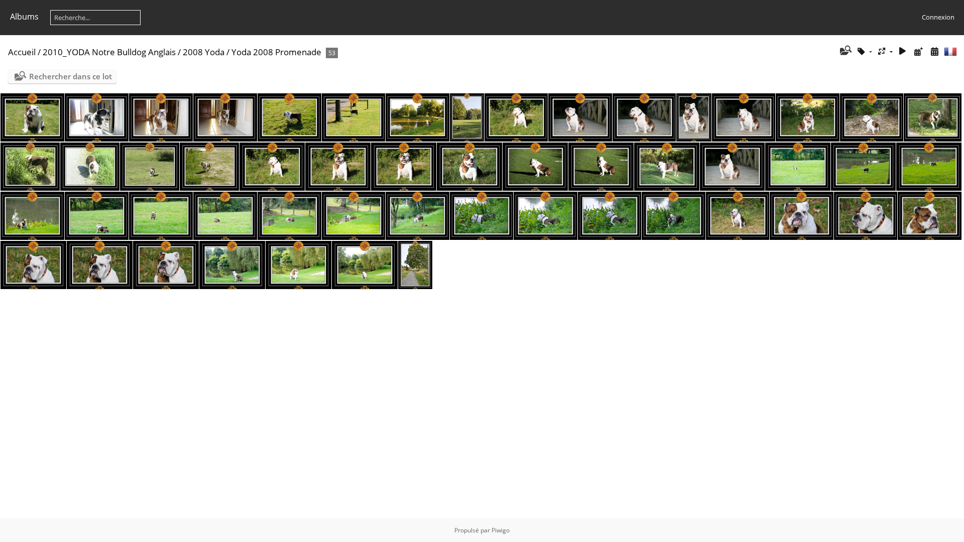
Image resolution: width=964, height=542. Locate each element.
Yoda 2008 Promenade (276, 52)
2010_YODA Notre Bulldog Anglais (109, 52)
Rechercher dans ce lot (70, 76)
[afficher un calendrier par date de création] (934, 51)
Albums (24, 16)
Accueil (22, 52)
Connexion (938, 17)
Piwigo (501, 530)
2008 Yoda (203, 52)
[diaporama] (903, 51)
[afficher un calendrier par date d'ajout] (918, 51)
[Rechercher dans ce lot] (845, 51)
